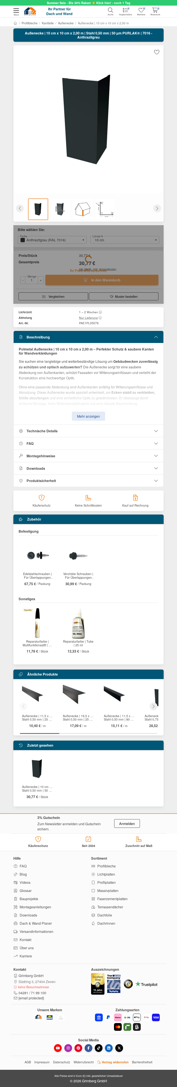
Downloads (36, 468)
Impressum (42, 1062)
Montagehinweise (41, 455)
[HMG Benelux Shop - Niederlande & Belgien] (50, 1017)
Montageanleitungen (35, 906)
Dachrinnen (105, 923)
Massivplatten (107, 890)
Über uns (26, 947)
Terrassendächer (109, 906)
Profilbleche (30, 23)
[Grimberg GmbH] (61, 1017)
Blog (23, 874)
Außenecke (66, 23)
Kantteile (48, 23)
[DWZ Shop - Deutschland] (38, 1017)
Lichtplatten (105, 874)
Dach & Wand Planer (35, 923)
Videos (24, 882)
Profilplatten (106, 882)
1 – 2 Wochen (88, 312)
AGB (28, 1062)
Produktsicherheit (41, 480)
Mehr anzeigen (88, 416)
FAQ (30, 443)
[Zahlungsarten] (127, 1022)
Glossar (25, 890)
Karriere (25, 956)
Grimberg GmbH (31, 975)
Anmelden (127, 823)
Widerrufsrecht (84, 1062)
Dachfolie (104, 915)
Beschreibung (38, 337)
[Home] (15, 23)
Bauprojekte (28, 898)
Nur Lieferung (88, 317)
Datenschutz (61, 1062)
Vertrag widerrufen (115, 1062)
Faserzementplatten (112, 898)
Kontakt (25, 939)
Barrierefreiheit (142, 1062)
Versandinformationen (36, 931)
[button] (16, 12)
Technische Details (42, 430)
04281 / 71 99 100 (32, 992)
